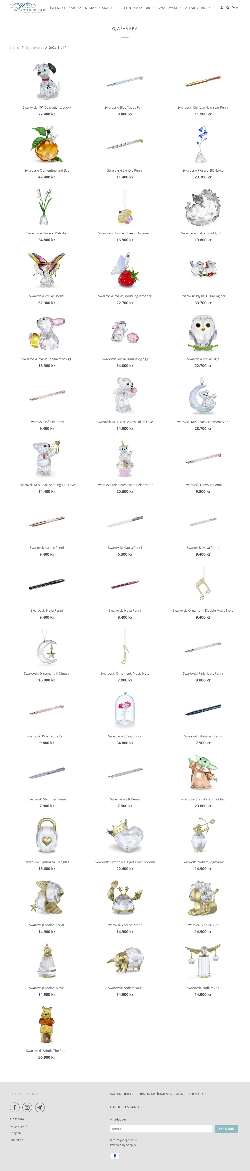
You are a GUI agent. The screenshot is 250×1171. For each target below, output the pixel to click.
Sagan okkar (122, 1094)
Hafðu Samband (124, 1107)
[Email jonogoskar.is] (41, 1107)
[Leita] (228, 7)
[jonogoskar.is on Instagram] (28, 1107)
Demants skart (99, 8)
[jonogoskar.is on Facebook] (15, 1107)
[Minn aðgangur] (222, 7)
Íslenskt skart (64, 8)
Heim (15, 47)
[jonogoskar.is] (27, 7)
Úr (149, 8)
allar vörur (197, 8)
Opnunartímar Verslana (160, 1094)
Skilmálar (197, 1094)
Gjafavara (35, 47)
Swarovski (168, 8)
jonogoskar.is (129, 1140)
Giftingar (130, 8)
